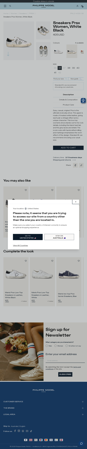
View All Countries (20, 245)
